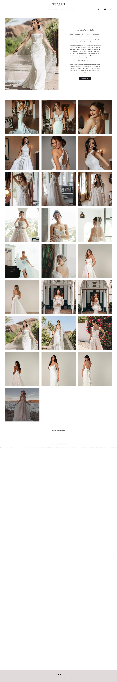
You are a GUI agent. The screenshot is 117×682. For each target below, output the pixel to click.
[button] (111, 9)
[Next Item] (113, 558)
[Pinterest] (102, 9)
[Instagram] (98, 9)
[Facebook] (100, 9)
